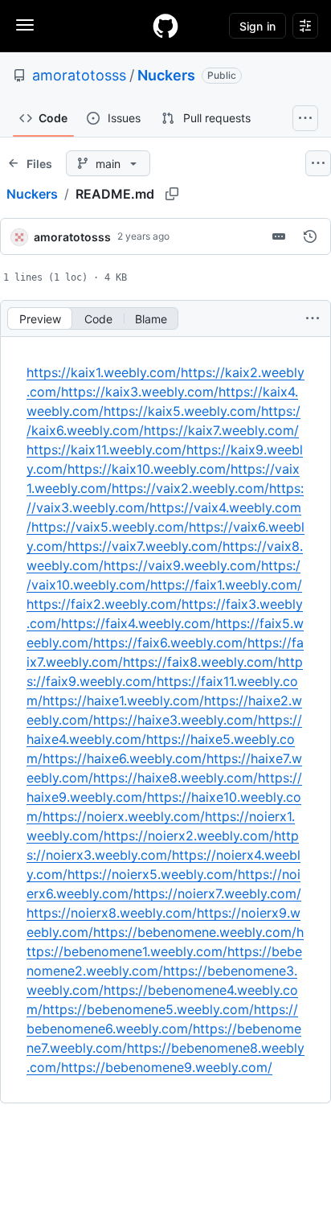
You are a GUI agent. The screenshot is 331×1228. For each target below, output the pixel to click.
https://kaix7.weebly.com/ (221, 430)
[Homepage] (165, 26)
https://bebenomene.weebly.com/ (194, 932)
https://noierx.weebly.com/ (124, 816)
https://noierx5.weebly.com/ (152, 874)
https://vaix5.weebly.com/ (110, 527)
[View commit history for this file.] (310, 236)
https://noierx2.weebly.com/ (189, 836)
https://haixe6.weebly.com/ (124, 758)
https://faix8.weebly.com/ (200, 662)
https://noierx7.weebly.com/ (217, 893)
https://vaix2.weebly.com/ (190, 488)
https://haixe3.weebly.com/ (175, 720)
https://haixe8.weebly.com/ (175, 778)
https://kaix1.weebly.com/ (104, 372)
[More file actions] (312, 318)
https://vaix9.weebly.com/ (182, 565)
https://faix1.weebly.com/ (226, 585)
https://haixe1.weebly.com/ (123, 700)
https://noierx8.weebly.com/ (112, 913)
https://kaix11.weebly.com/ (106, 450)
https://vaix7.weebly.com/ (145, 546)
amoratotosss (79, 75)
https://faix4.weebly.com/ (138, 623)
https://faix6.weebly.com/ (170, 643)
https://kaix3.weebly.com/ (140, 392)
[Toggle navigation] (25, 25)
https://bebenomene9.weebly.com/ (166, 1067)
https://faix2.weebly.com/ (104, 604)
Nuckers (166, 75)
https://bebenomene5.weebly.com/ (148, 1009)
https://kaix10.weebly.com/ (149, 469)
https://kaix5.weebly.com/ (182, 411)
